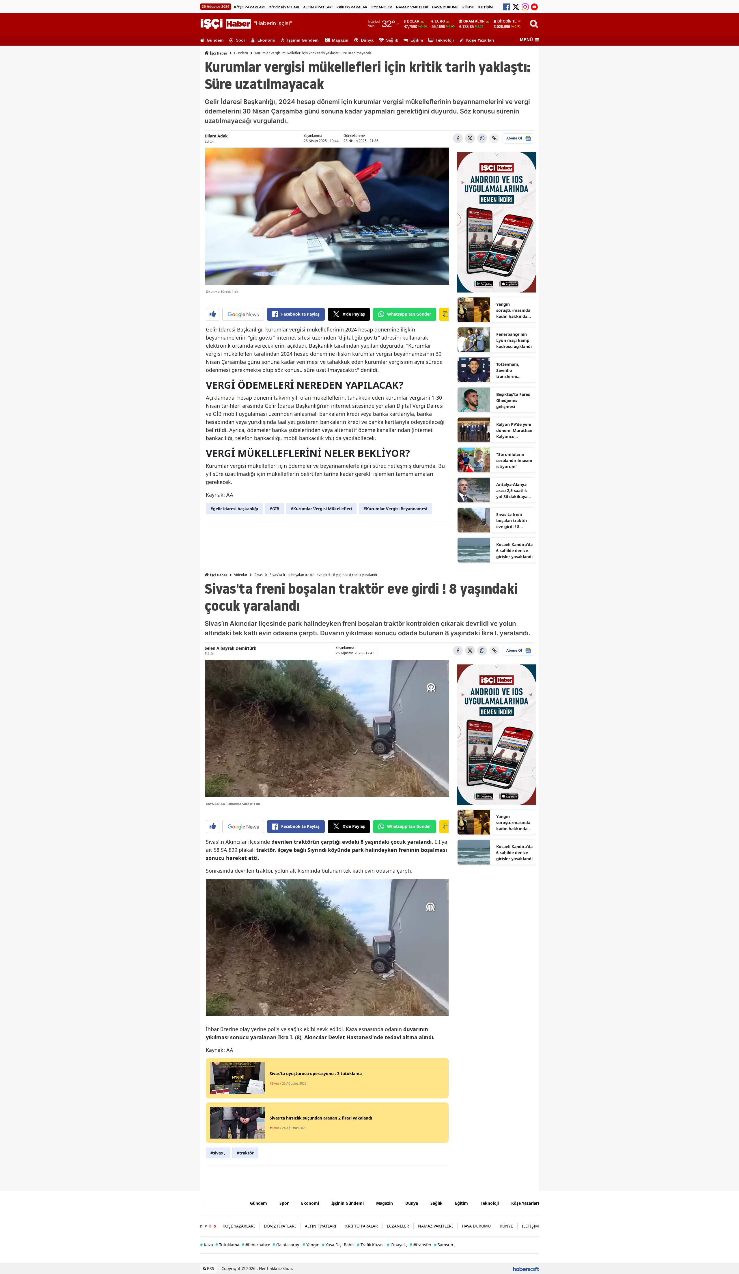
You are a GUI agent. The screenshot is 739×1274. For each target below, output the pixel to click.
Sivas (258, 574)
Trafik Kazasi (371, 1244)
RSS (210, 1268)
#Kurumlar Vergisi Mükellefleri (321, 508)
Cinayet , (397, 1244)
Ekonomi (266, 40)
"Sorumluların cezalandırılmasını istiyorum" (514, 460)
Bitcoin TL (506, 21)
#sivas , (217, 1153)
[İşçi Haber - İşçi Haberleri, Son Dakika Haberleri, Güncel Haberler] (220, 1202)
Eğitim (416, 40)
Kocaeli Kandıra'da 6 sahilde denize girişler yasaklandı (514, 550)
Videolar (240, 574)
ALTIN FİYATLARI (318, 7)
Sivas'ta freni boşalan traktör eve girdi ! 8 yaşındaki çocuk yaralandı (512, 521)
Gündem (215, 40)
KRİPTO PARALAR (352, 7)
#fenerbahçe (256, 1244)
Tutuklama (227, 1244)
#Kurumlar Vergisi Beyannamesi (395, 508)
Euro (440, 21)
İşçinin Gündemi (303, 40)
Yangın (311, 1244)
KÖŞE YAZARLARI (249, 7)
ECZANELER (382, 7)
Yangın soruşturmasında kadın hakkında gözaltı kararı (513, 310)
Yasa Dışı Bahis (338, 1244)
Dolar (413, 21)
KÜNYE (468, 7)
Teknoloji (445, 40)
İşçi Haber (218, 53)
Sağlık (392, 40)
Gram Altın (474, 21)
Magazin (340, 40)
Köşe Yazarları (480, 40)
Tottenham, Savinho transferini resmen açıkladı (512, 370)
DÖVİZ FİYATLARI (284, 7)
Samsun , (445, 1244)
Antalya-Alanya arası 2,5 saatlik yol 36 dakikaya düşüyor (511, 491)
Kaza (206, 1244)
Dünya (367, 40)
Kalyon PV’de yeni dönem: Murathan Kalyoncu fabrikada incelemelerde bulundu (514, 430)
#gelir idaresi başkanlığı (234, 508)
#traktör (245, 1153)
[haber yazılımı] (526, 1268)
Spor (240, 40)
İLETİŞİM (485, 7)
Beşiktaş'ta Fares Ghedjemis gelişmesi (513, 400)
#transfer (421, 1244)
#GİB (274, 508)
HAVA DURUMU (445, 7)
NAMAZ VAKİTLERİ (412, 7)
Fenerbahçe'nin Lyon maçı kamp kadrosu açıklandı (514, 340)
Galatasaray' (286, 1244)
